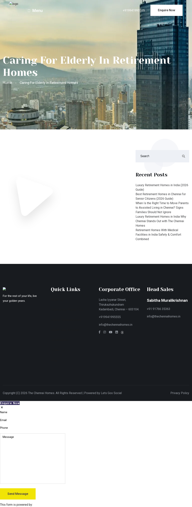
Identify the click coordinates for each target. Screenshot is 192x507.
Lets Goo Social (111, 393)
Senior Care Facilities (65, 330)
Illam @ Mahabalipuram (66, 320)
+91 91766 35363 (158, 309)
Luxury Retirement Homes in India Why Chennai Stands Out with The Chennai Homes (161, 221)
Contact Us (58, 350)
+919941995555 (134, 10)
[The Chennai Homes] (13, 3)
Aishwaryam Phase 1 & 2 (67, 309)
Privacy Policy (179, 393)
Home (8, 83)
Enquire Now (10, 403)
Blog (54, 360)
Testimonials (59, 340)
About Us (57, 299)
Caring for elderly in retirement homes (49, 83)
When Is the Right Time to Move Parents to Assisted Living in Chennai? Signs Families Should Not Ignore (162, 207)
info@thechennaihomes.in (115, 324)
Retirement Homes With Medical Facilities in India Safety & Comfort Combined (158, 234)
